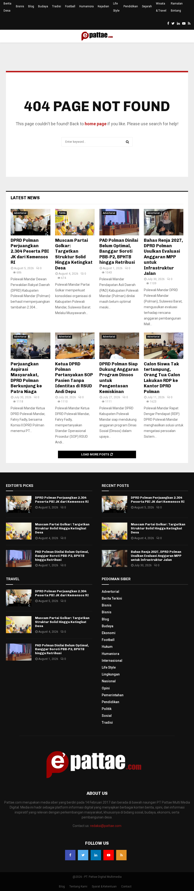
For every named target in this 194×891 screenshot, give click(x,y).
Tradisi (56, 6)
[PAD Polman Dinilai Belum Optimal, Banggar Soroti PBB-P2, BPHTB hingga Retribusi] (119, 222)
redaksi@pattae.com (105, 826)
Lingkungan (111, 674)
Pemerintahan (112, 695)
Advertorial (20, 213)
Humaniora (86, 6)
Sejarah (147, 6)
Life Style (116, 7)
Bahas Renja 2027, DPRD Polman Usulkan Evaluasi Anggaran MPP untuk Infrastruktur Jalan (163, 257)
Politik (62, 213)
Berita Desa (7, 7)
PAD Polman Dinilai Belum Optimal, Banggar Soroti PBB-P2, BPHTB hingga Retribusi (118, 251)
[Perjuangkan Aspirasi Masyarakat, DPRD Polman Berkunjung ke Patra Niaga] (30, 346)
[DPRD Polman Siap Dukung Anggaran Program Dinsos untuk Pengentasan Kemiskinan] (119, 346)
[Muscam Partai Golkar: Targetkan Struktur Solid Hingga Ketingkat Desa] (75, 222)
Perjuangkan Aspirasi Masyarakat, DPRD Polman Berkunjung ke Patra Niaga (26, 377)
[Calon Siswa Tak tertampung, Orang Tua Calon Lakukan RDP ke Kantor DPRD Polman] (164, 346)
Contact (126, 886)
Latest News (25, 197)
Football (70, 6)
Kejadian (103, 6)
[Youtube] (108, 855)
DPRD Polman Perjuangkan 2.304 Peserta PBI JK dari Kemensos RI (30, 251)
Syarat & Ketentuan (104, 886)
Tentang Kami (78, 886)
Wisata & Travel (161, 7)
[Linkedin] (96, 855)
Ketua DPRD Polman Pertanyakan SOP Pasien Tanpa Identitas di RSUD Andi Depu (74, 377)
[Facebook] (70, 855)
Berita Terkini (112, 598)
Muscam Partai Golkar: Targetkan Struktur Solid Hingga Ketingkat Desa (74, 254)
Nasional (109, 681)
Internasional (112, 660)
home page (95, 123)
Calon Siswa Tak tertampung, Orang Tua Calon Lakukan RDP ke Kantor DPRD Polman (162, 377)
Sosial (107, 716)
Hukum (107, 647)
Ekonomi (108, 633)
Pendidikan (130, 6)
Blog (31, 6)
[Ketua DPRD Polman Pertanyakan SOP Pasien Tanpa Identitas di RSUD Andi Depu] (75, 346)
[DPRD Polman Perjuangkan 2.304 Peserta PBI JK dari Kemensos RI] (30, 222)
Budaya (43, 6)
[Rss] (121, 855)
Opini (106, 688)
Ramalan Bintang (177, 7)
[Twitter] (83, 855)
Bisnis (20, 6)
